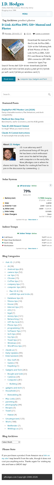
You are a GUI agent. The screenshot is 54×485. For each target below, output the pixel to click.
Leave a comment (42, 34)
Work (8, 421)
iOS (9, 310)
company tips (14, 284)
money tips (13, 316)
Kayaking (12, 366)
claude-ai (10, 350)
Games (11, 363)
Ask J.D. (9, 262)
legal (10, 313)
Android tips (13, 269)
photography (11, 405)
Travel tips (12, 340)
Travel (8, 411)
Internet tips (13, 307)
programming (13, 328)
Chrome (11, 278)
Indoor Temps (25, 233)
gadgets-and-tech (14, 388)
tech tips (11, 334)
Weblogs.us (13, 428)
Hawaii (11, 415)
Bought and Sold (15, 374)
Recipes (9, 408)
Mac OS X (14, 291)
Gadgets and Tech (40, 79)
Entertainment (12, 356)
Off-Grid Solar (25, 186)
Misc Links (10, 399)
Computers (13, 380)
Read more (8, 79)
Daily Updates (12, 353)
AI (9, 266)
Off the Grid (13, 322)
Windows (12, 343)
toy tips (11, 337)
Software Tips (14, 331)
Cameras (12, 377)
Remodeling (13, 395)
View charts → (33, 219)
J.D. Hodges (14, 144)
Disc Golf (12, 360)
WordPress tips (15, 346)
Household (10, 391)
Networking (13, 319)
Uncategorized (12, 418)
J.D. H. (28, 34)
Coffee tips (13, 281)
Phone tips (12, 325)
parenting (10, 402)
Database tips (14, 298)
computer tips (26, 79)
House (10, 304)
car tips (11, 275)
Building (13, 384)
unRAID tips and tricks (20, 294)
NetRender (12, 425)
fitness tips (13, 301)
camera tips (13, 272)
